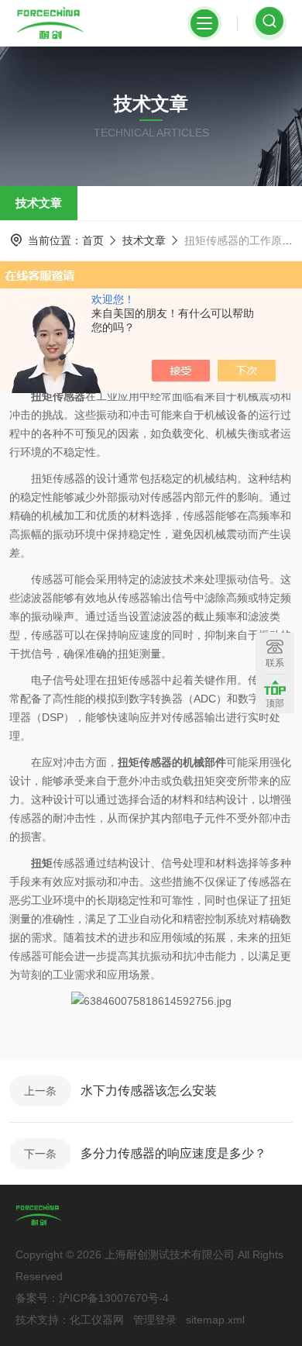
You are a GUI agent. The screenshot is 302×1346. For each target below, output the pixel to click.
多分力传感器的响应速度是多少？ (173, 1153)
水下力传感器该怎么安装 (149, 1090)
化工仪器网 (97, 1319)
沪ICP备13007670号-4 (114, 1298)
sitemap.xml (215, 1319)
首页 (93, 240)
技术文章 (38, 202)
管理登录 (155, 1319)
